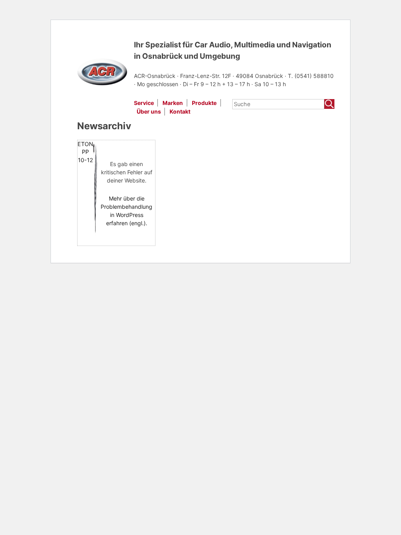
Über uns (149, 111)
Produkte (204, 102)
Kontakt (180, 111)
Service (144, 102)
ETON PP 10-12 (85, 152)
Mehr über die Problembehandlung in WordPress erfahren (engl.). (126, 210)
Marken (173, 102)
